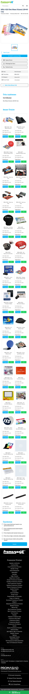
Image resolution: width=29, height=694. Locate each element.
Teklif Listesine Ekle (15, 56)
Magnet (14, 602)
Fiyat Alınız (17, 80)
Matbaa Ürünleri (14, 605)
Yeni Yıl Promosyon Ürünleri (14, 642)
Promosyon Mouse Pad (14, 13)
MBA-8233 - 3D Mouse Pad (8, 328)
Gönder (14, 544)
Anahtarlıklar (14, 565)
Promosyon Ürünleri (5, 13)
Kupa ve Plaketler (14, 598)
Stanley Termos (14, 633)
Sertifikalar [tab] (7, 98)
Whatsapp (11, 136)
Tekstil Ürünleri (14, 639)
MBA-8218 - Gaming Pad (8, 203)
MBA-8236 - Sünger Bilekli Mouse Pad (20, 278)
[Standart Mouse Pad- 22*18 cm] (21, 220)
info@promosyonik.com (7, 649)
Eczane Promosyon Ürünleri (14, 579)
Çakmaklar (14, 572)
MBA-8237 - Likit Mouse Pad (8, 278)
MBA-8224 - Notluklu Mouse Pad (21, 428)
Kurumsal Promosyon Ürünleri (14, 600)
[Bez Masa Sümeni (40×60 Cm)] (8, 119)
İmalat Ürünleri (14, 589)
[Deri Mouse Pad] (8, 345)
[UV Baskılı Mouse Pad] (8, 370)
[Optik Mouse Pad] (21, 119)
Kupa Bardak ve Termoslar (14, 596)
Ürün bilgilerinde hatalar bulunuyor (13, 533)
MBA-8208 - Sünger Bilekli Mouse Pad (8, 152)
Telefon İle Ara (9, 67)
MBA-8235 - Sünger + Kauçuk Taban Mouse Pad (8, 303)
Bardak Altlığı (14, 568)
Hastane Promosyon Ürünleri (14, 585)
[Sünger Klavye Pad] (8, 495)
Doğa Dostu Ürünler (14, 578)
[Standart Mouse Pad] (21, 144)
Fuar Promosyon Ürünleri (14, 583)
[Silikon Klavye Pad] (21, 495)
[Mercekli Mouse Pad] (21, 295)
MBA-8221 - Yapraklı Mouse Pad (8, 478)
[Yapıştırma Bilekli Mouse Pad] (8, 245)
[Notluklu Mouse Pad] (21, 420)
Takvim (14, 635)
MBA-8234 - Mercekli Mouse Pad (21, 303)
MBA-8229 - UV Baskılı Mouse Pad (8, 378)
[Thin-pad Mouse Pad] (21, 345)
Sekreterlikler (14, 629)
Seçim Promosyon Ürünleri (14, 627)
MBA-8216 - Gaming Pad (8, 178)
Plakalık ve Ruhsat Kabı (14, 616)
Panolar (14, 615)
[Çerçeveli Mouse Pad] (8, 395)
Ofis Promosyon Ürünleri (14, 609)
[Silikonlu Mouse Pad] (21, 370)
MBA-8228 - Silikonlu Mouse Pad (21, 378)
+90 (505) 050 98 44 (6, 655)
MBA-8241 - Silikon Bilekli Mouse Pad (8, 228)
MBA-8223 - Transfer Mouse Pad (8, 453)
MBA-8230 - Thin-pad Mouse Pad (21, 353)
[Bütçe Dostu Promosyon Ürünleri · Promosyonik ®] (7, 2)
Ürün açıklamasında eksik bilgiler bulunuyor (13, 529)
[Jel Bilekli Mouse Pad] (21, 245)
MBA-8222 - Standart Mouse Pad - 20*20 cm (21, 453)
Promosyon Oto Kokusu (14, 624)
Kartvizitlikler (14, 592)
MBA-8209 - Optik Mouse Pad (21, 127)
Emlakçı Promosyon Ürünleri (14, 581)
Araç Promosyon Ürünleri (14, 567)
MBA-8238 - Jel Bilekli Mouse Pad (20, 253)
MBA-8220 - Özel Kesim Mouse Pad (21, 478)
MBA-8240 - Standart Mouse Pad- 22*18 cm (21, 228)
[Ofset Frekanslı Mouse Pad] (8, 420)
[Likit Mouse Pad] (8, 270)
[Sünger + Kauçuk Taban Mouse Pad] (8, 295)
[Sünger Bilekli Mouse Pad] (8, 144)
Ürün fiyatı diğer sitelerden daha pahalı (14, 536)
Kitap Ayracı (14, 594)
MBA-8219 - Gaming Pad (20, 203)
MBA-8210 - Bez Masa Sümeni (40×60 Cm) (8, 127)
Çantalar (14, 574)
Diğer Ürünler (14, 576)
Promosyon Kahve (14, 620)
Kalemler (14, 591)
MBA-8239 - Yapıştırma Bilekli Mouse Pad (8, 253)
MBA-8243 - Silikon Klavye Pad (20, 503)
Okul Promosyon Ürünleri (14, 611)
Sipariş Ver (6, 137)
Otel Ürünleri (14, 613)
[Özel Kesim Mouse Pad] (21, 470)
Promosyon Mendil (14, 622)
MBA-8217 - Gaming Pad (20, 178)
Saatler (14, 626)
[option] (14, 29)
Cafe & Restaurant (14, 570)
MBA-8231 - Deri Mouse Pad (8, 353)
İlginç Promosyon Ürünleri (14, 587)
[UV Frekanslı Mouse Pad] (21, 395)
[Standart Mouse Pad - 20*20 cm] (21, 445)
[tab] (9, 94)
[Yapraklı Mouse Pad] (8, 470)
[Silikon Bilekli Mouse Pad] (8, 220)
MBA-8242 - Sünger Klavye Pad (8, 503)
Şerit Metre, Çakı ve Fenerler (14, 631)
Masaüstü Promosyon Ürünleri (14, 603)
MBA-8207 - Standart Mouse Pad (21, 152)
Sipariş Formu (8, 60)
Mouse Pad (17, 77)
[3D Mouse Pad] (8, 320)
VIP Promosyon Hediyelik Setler (14, 640)
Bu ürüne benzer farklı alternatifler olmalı (13, 539)
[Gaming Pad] (8, 170)
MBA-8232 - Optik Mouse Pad (21, 328)
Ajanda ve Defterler (14, 563)
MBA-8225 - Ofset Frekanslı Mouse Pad (8, 428)
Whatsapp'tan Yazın (10, 63)
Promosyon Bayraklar (14, 618)
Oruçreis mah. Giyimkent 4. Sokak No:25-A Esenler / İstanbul (14, 661)
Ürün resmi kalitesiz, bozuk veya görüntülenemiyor (13, 524)
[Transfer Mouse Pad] (8, 445)
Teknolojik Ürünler (14, 637)
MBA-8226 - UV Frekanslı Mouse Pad (21, 403)
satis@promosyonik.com (7, 651)
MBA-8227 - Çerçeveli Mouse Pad (8, 403)
